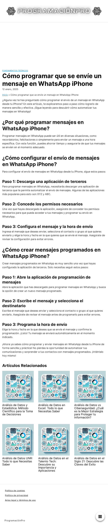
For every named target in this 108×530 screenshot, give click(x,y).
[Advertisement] (54, 43)
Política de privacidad (16, 495)
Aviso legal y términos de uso (20, 500)
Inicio (5, 94)
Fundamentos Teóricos (15, 70)
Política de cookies (15, 490)
